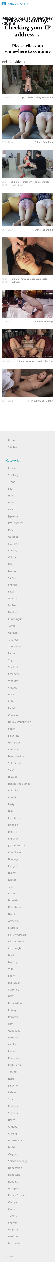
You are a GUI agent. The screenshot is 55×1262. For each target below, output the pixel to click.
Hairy (11, 495)
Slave (11, 770)
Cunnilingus (15, 619)
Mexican (13, 1236)
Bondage (13, 859)
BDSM (11, 502)
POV (10, 530)
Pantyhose (14, 1058)
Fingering (13, 735)
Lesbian (12, 468)
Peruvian (13, 1037)
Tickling (12, 1216)
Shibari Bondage (18, 1161)
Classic (12, 1209)
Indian (12, 605)
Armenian (14, 921)
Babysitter (14, 982)
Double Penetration (19, 722)
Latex (11, 591)
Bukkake (13, 790)
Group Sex (14, 742)
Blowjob (13, 777)
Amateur (13, 639)
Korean (12, 879)
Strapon (13, 1099)
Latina (11, 653)
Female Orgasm (17, 934)
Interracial (14, 598)
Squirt (11, 728)
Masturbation (16, 756)
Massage (13, 962)
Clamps (12, 1202)
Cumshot (13, 715)
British (12, 1147)
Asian (11, 509)
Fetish (11, 488)
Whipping (13, 1188)
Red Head (13, 1106)
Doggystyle (14, 948)
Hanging (13, 1181)
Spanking (13, 543)
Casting (12, 1133)
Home (11, 440)
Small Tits (13, 667)
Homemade (15, 1140)
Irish (10, 1024)
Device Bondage (17, 1195)
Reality (12, 1044)
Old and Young (16, 941)
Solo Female (15, 763)
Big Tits (12, 831)
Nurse (11, 1051)
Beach (11, 1120)
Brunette (13, 900)
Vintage (12, 687)
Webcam (13, 681)
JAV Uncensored (17, 845)
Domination (15, 1168)
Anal (10, 886)
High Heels (14, 1065)
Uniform (13, 1229)
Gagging (13, 1154)
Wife (10, 969)
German (13, 632)
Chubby (12, 1126)
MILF (11, 694)
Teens (11, 482)
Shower (12, 1223)
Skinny (12, 578)
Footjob (12, 866)
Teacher (12, 1072)
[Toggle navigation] (50, 4)
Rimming (13, 749)
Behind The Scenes (19, 783)
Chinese (12, 557)
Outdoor (13, 536)
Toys (10, 660)
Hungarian (14, 1243)
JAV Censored (16, 523)
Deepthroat (15, 907)
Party (11, 804)
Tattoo (12, 626)
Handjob (13, 824)
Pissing (12, 893)
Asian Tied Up (18, 4)
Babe (11, 811)
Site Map (13, 447)
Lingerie (13, 1085)
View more (27, 79)
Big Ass (12, 873)
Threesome (14, 646)
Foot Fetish (14, 818)
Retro (11, 1078)
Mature (12, 571)
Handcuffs (14, 1174)
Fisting (12, 1010)
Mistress (13, 927)
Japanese (13, 516)
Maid (11, 955)
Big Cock (13, 838)
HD (10, 564)
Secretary (13, 989)
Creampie (13, 674)
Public (11, 701)
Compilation (15, 852)
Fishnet (12, 1092)
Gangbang (14, 1030)
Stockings (13, 475)
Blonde (12, 914)
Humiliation (15, 1003)
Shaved (12, 584)
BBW (11, 996)
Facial (11, 708)
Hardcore (13, 612)
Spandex (13, 1113)
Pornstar (13, 1017)
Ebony (11, 975)
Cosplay (12, 550)
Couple (12, 797)
